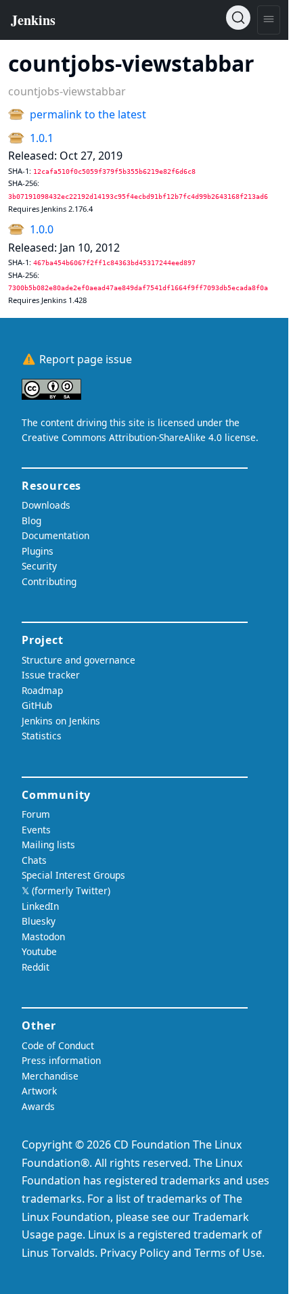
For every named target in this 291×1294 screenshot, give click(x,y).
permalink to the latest (88, 114)
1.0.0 (41, 229)
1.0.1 (41, 138)
